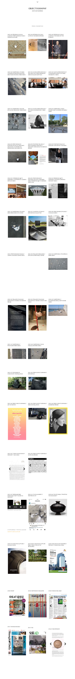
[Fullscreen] (24, 507)
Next (44, 46)
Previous (31, 46)
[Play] (10, 507)
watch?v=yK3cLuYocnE (14, 531)
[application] (17, 504)
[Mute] (21, 507)
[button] (17, 504)
